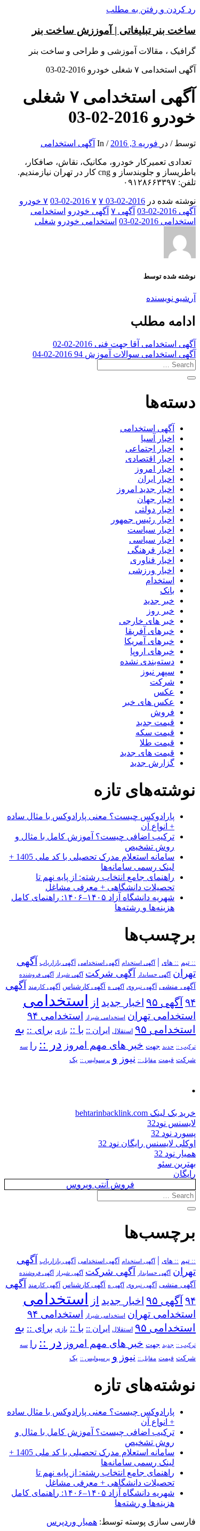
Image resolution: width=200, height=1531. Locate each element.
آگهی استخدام (138, 962)
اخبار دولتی (154, 509)
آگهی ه (116, 986)
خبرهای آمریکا (149, 641)
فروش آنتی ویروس (100, 1184)
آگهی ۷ (123, 211)
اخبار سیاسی (151, 539)
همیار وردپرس (71, 1521)
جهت (153, 1046)
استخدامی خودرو (87, 221)
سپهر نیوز (157, 671)
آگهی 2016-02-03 (166, 211)
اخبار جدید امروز (145, 489)
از (95, 1002)
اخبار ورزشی (151, 570)
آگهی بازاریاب (57, 962)
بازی (61, 1031)
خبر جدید (158, 600)
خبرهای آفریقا (149, 631)
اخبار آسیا (157, 438)
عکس (164, 691)
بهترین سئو (177, 1163)
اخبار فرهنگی (150, 549)
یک (73, 1060)
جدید (168, 1047)
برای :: (40, 1030)
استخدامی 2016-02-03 (157, 221)
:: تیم (188, 962)
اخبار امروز (154, 468)
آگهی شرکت (110, 973)
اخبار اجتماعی (149, 448)
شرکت (162, 681)
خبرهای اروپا (152, 651)
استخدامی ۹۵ (165, 1029)
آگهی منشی (177, 986)
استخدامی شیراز (105, 1017)
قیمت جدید (155, 722)
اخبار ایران (156, 478)
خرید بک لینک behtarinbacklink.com (135, 1112)
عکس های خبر (148, 702)
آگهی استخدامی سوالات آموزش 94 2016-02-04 (114, 354)
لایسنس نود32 (171, 1123)
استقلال (122, 1031)
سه (24, 1046)
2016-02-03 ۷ (122, 200)
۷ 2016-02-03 (73, 200)
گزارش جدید (152, 762)
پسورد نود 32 (173, 1133)
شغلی (45, 221)
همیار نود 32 (175, 1153)
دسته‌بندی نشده (147, 661)
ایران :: (98, 1030)
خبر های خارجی (146, 620)
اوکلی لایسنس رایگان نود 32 (147, 1143)
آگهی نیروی (141, 986)
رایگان (184, 1173)
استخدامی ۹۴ (55, 1015)
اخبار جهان (155, 499)
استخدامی (48, 211)
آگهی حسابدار (154, 974)
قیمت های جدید (147, 752)
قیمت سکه (154, 732)
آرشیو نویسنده (171, 298)
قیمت (166, 1060)
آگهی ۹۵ (164, 1002)
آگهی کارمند (44, 986)
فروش (162, 712)
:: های (170, 962)
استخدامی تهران (161, 1015)
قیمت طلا (157, 742)
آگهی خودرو (88, 211)
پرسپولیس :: (95, 1060)
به (20, 1029)
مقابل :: (147, 1060)
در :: (50, 1044)
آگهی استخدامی (68, 143)
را (33, 1045)
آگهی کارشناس (84, 986)
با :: (77, 1030)
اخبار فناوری (152, 560)
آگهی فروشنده (36, 974)
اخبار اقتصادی (149, 458)
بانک (167, 590)
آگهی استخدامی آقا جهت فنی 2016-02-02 (124, 343)
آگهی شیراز (69, 974)
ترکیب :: (186, 1046)
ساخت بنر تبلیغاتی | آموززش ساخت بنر (114, 30)
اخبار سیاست (150, 529)
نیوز (127, 1058)
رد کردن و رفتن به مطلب (151, 9)
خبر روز (160, 610)
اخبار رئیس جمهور (142, 519)
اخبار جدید (122, 1002)
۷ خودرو (33, 200)
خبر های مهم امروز (103, 1045)
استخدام (160, 580)
